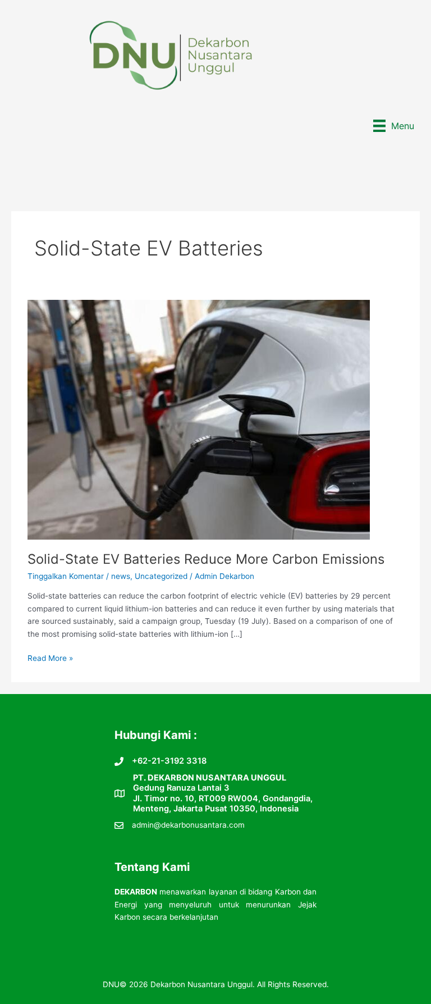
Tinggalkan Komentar (65, 576)
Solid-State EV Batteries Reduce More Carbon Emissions (205, 559)
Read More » (50, 659)
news (120, 576)
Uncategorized (161, 576)
